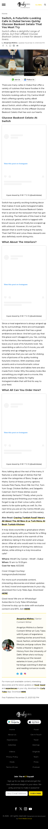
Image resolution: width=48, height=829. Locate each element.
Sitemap (36, 745)
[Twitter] (20, 809)
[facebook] (3, 46)
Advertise (12, 745)
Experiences (12, 740)
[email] (17, 46)
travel (42, 685)
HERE (5, 593)
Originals (36, 751)
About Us (12, 734)
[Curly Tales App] (14, 722)
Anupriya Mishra (10, 43)
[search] (45, 5)
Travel (36, 740)
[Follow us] (30, 79)
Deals (12, 762)
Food (36, 729)
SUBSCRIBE (35, 793)
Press (36, 762)
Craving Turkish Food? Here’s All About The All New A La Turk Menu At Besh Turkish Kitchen (23, 521)
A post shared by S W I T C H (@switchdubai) (24, 195)
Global (38, 5)
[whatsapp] (10, 46)
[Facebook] (15, 809)
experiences (11, 688)
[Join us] (16, 79)
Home (4, 13)
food (36, 685)
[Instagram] (25, 809)
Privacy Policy (12, 757)
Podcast (36, 767)
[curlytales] (24, 717)
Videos (12, 751)
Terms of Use (12, 767)
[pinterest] (14, 46)
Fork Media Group (25, 818)
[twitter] (7, 46)
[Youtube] (30, 809)
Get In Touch (36, 734)
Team (36, 757)
